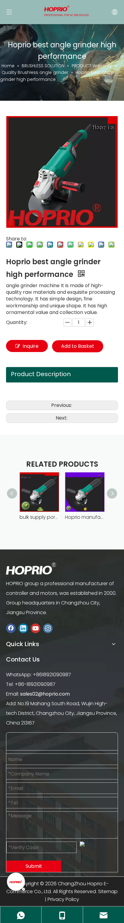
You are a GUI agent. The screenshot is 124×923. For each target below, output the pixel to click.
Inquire (31, 346)
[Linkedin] (23, 628)
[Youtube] (35, 628)
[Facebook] (11, 628)
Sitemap (108, 891)
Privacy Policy (63, 899)
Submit (34, 866)
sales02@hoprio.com (45, 693)
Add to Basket (77, 346)
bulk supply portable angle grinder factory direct (39, 517)
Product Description (41, 374)
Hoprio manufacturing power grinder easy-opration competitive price (84, 517)
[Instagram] (48, 628)
